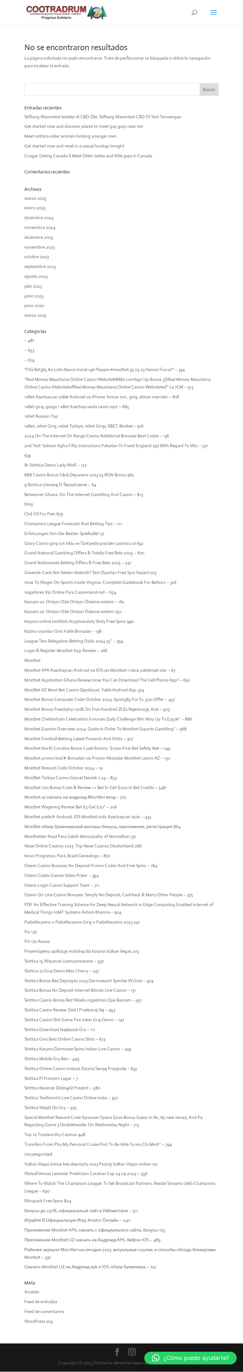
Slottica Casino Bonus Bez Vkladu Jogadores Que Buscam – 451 (83, 1000)
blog (28, 504)
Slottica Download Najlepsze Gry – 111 (59, 1029)
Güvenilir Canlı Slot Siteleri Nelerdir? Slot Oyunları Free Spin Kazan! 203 (90, 572)
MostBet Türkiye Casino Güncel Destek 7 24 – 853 (70, 778)
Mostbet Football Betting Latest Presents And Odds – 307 (78, 739)
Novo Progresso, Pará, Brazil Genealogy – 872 (67, 856)
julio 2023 (33, 286)
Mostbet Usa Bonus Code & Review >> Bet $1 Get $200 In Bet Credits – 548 (95, 787)
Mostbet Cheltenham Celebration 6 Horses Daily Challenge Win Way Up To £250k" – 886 (108, 719)
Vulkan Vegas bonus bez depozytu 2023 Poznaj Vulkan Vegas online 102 (91, 1164)
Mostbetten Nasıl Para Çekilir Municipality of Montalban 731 (80, 836)
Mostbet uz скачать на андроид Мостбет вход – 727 (75, 797)
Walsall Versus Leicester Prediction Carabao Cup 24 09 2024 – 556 (85, 1173)
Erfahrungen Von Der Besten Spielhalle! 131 (64, 533)
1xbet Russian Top (41, 416)
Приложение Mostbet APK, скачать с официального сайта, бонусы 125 (94, 1230)
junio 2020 (34, 305)
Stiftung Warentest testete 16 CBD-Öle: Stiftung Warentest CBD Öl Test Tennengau (102, 117)
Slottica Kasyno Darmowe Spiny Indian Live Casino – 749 (77, 1049)
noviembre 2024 (39, 227)
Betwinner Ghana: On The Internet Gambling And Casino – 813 (83, 494)
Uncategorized (38, 1154)
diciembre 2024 (38, 217)
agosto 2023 (35, 276)
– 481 (29, 340)
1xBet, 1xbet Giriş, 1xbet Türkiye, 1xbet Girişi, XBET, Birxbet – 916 (83, 426)
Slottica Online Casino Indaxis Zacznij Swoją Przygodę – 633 (80, 1068)
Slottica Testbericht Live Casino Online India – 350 (71, 1098)
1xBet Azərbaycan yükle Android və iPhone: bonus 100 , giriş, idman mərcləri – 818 (101, 397)
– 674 (29, 360)
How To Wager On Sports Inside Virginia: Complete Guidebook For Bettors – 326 (100, 582)
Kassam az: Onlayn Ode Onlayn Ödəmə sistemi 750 (73, 611)
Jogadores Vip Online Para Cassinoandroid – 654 (70, 592)
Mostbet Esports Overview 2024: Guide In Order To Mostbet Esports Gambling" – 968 (105, 729)
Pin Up (30, 932)
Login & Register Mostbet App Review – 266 (65, 650)
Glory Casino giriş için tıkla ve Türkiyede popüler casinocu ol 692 (83, 543)
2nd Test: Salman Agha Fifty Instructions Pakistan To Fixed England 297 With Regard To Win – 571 (116, 445)
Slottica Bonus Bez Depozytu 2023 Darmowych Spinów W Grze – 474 (88, 980)
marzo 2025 (35, 198)
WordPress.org (38, 1321)
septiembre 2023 (40, 266)
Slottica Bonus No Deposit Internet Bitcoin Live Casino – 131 (80, 990)
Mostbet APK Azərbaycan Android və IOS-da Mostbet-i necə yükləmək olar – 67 (99, 670)
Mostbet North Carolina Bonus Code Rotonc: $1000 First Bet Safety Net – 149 (97, 748)
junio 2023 (33, 296)
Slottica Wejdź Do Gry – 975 (50, 1107)
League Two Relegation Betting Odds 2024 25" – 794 (73, 641)
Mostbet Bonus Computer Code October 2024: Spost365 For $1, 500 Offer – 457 (99, 699)
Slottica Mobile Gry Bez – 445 (51, 1059)
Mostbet (32, 660)
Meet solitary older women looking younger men (70, 136)
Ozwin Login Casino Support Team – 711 (61, 885)
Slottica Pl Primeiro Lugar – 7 (51, 1078)
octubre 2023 (36, 256)
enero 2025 (35, 208)
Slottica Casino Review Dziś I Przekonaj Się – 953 (69, 1010)
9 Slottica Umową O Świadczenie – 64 (60, 484)
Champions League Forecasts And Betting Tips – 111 (73, 523)
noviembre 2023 (39, 247)
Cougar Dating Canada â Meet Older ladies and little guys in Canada (88, 156)
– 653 (29, 350)
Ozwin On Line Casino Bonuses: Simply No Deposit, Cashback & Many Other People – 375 (108, 895)
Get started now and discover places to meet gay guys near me (83, 126)
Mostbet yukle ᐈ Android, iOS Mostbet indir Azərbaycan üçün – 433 (87, 817)
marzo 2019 (35, 315)
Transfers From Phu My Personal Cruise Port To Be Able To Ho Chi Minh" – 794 (98, 1144)
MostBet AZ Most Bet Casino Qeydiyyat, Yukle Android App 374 (84, 690)
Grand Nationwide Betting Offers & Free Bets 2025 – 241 (77, 562)
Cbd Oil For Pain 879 (43, 514)
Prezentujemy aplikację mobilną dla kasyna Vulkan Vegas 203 (81, 951)
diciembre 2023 (38, 237)
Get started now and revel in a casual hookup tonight (74, 146)
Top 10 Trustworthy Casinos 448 (54, 1134)
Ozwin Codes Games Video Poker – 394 (61, 875)
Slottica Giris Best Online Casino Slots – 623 (64, 1039)
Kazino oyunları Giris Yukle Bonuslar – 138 (63, 631)
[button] (190, 1358)
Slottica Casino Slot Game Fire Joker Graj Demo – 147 (74, 1019)
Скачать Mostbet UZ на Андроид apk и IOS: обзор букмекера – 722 (90, 1267)
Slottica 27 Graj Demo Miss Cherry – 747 (61, 971)
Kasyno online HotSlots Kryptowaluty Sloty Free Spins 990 (79, 621)
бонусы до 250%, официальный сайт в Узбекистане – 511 (81, 1210)
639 (27, 455)
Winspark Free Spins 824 (47, 1201)
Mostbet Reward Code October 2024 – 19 (63, 768)
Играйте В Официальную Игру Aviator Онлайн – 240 (77, 1220)
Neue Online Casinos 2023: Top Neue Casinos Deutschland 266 (82, 846)
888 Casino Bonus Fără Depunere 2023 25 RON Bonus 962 (79, 475)
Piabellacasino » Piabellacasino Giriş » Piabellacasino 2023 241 (82, 922)
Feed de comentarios (44, 1311)
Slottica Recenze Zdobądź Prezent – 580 (62, 1088)
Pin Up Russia (37, 941)
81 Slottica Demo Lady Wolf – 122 (55, 465)
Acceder (32, 1292)
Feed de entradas (40, 1301)
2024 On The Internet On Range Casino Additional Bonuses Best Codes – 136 (96, 436)
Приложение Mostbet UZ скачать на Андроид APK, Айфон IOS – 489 (92, 1240)
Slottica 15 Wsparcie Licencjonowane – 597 (64, 961)
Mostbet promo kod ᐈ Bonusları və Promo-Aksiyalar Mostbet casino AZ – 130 (97, 758)
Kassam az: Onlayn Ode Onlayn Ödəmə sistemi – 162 (74, 601)
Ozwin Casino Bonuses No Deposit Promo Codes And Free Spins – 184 (90, 865)
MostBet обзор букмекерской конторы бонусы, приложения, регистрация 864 (102, 826)
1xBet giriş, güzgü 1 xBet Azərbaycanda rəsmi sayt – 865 (76, 406)
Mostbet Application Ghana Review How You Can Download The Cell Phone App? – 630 (107, 680)
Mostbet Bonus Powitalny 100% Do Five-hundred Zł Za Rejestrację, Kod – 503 (97, 709)
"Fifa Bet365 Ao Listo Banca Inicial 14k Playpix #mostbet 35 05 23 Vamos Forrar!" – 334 (104, 369)
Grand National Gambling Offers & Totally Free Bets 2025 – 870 (84, 553)
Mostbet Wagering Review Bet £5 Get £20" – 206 (70, 807)
